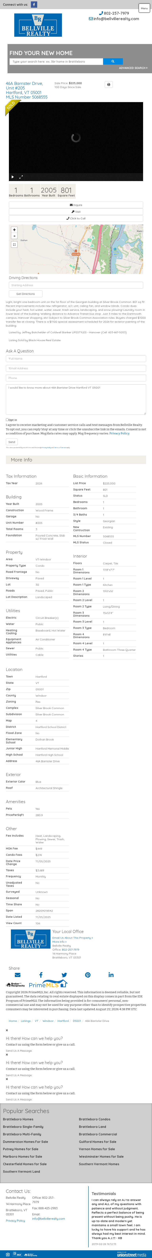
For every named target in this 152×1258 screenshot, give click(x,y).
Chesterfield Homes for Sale (25, 1164)
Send (12, 442)
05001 (77, 1021)
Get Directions (25, 294)
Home (13, 1021)
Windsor (48, 1021)
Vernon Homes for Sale (97, 1149)
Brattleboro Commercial (98, 1134)
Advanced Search (132, 68)
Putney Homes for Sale (20, 1149)
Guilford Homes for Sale (97, 1142)
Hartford (63, 1021)
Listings (26, 1021)
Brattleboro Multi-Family (22, 1134)
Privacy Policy (119, 433)
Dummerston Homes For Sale (25, 1142)
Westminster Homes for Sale (101, 1156)
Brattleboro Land (92, 1127)
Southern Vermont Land (21, 1171)
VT (36, 1021)
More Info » (59, 941)
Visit (77, 211)
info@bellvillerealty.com (116, 18)
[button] (113, 61)
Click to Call (77, 218)
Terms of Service (60, 447)
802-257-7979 (116, 13)
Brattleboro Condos (94, 1119)
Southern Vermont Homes (99, 1164)
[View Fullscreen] (14, 244)
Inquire (77, 205)
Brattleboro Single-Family (23, 1127)
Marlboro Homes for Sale (22, 1156)
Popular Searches (26, 1111)
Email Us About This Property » (72, 938)
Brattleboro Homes (18, 1119)
